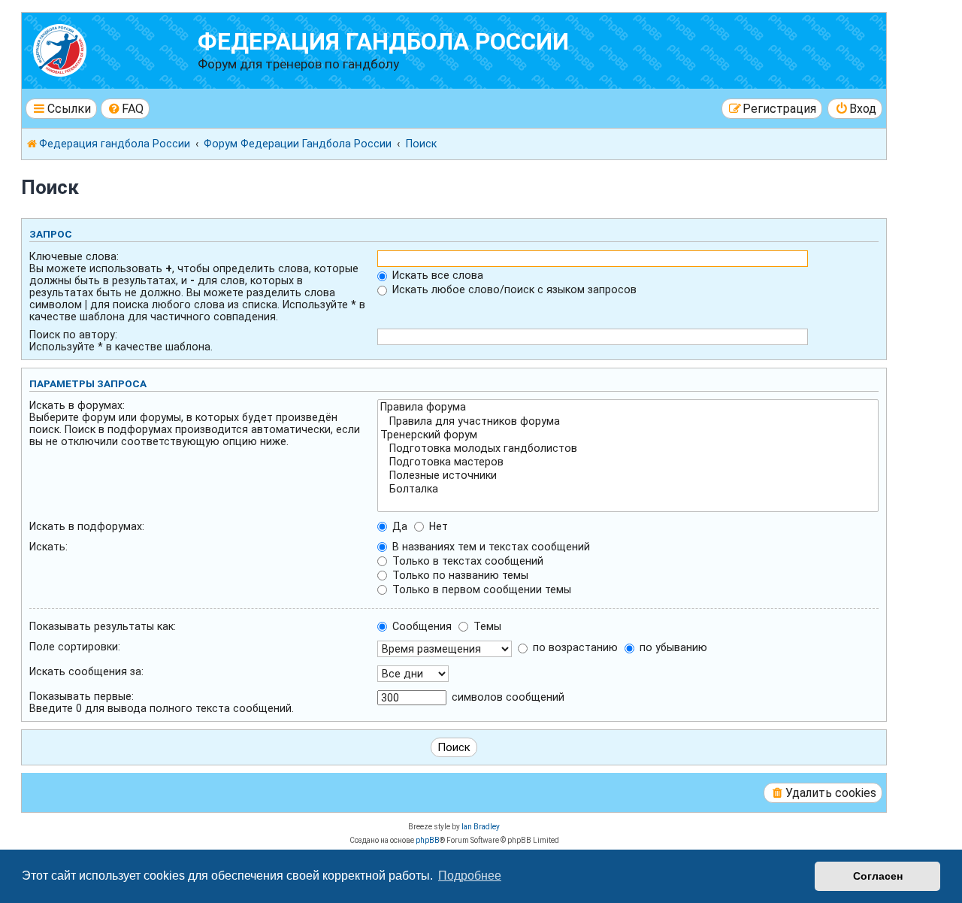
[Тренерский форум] (628, 435)
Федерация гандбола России (383, 42)
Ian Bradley (480, 827)
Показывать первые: (81, 696)
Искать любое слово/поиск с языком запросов (513, 289)
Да (398, 526)
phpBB (428, 840)
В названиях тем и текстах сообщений (489, 547)
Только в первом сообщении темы (480, 589)
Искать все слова (436, 275)
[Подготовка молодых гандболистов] (628, 449)
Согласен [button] (878, 876)
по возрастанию (574, 647)
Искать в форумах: (77, 405)
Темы (485, 626)
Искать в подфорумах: (86, 526)
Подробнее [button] (469, 875)
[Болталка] (628, 489)
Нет (437, 526)
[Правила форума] (628, 407)
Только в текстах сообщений (466, 561)
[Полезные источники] (628, 476)
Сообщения (420, 626)
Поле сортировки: (74, 647)
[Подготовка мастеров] (628, 462)
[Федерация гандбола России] (112, 48)
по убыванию (672, 647)
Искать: (48, 547)
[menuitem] (125, 108)
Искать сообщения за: (86, 671)
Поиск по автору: (73, 335)
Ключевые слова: (74, 256)
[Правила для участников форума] (628, 422)
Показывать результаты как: (102, 626)
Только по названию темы (458, 575)
